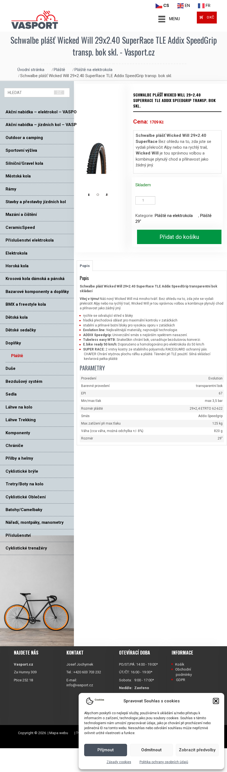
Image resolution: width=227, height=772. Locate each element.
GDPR (180, 680)
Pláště (59, 69)
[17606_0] (109, 194)
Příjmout (105, 749)
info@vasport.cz (79, 685)
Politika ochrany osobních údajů (164, 762)
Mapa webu (58, 733)
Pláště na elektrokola (93, 69)
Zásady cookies (119, 762)
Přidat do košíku (179, 237)
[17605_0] (100, 194)
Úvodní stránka (30, 69)
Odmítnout (151, 749)
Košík (179, 664)
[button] (216, 701)
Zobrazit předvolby (197, 749)
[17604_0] (91, 194)
